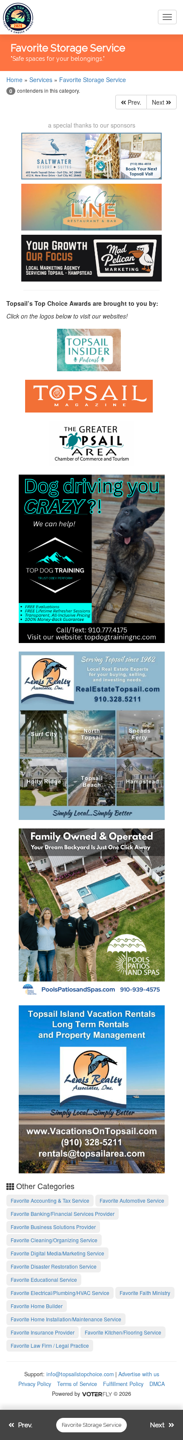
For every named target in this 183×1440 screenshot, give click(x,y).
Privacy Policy (34, 1384)
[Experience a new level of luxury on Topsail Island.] (91, 156)
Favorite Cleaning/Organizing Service (54, 1240)
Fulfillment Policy (123, 1384)
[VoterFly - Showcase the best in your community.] (97, 1393)
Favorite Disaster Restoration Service (54, 1266)
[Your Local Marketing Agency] (91, 258)
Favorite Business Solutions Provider (53, 1226)
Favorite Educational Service (44, 1279)
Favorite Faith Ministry (145, 1292)
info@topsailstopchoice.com (80, 1374)
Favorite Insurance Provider (42, 1332)
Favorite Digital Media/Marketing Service (57, 1253)
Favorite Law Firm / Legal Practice (50, 1345)
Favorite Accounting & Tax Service (50, 1200)
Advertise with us (138, 1374)
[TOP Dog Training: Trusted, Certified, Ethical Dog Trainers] (92, 557)
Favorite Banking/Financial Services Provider (62, 1213)
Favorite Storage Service (92, 79)
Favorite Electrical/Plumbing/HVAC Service (60, 1292)
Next (159, 102)
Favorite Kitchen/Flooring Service (123, 1332)
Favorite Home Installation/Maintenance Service (66, 1319)
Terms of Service (77, 1384)
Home (14, 79)
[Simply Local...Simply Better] (92, 734)
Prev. (133, 102)
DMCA (157, 1384)
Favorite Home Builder (37, 1305)
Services (40, 79)
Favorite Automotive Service (132, 1200)
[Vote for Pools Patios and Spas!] (92, 911)
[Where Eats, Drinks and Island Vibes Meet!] (91, 207)
